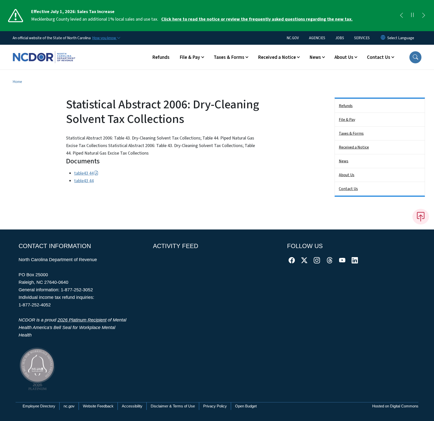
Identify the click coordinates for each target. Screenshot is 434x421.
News (343, 161)
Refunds (161, 57)
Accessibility (132, 406)
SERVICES (362, 38)
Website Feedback (98, 406)
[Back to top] (420, 216)
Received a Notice (354, 147)
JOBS (339, 38)
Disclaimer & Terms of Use (173, 406)
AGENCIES (317, 38)
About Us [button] (344, 57)
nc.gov (69, 406)
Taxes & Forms (351, 133)
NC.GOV (293, 38)
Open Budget (246, 406)
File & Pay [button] (190, 57)
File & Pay (347, 119)
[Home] (44, 51)
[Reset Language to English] (383, 38)
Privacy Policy (215, 406)
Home (17, 81)
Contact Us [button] (378, 57)
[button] (415, 57)
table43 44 (84, 173)
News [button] (315, 57)
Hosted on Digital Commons (395, 406)
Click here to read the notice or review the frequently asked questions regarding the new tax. (257, 19)
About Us (346, 175)
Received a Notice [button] (277, 57)
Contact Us (348, 189)
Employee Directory (39, 406)
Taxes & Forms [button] (229, 57)
